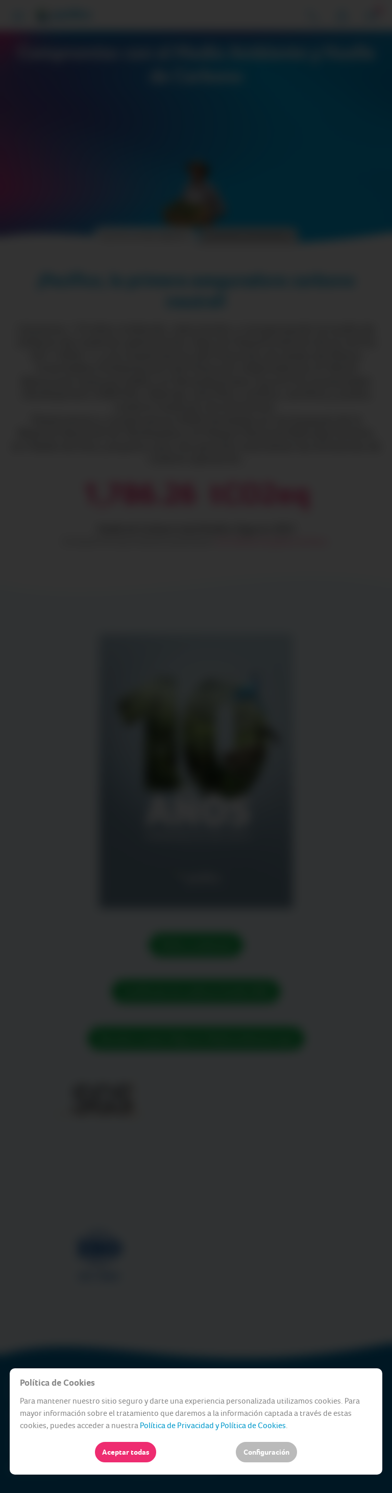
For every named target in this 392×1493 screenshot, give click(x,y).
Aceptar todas (125, 1452)
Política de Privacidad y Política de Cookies (213, 1425)
